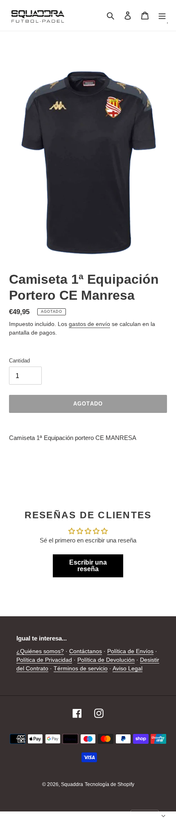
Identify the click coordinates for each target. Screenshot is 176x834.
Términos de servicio (81, 668)
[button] (148, 816)
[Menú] (162, 15)
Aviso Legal (127, 668)
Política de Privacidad (44, 659)
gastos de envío (89, 324)
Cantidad (19, 361)
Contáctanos (85, 651)
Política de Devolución (106, 659)
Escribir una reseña (88, 565)
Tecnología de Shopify (109, 784)
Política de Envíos (130, 651)
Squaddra (72, 784)
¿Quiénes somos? (40, 651)
